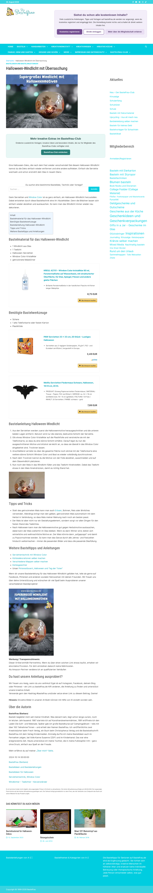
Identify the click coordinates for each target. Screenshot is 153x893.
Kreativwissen (83, 46)
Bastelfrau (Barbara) (18, 762)
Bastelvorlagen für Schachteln (124, 129)
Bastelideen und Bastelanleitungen (22, 64)
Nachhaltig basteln (135, 244)
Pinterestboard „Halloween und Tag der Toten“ (41, 568)
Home (10, 46)
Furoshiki (114, 199)
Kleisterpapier (138, 237)
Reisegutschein (47, 837)
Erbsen (58, 510)
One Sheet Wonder (118, 248)
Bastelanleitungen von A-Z (18, 857)
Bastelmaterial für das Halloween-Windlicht (30, 218)
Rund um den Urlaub (122, 251)
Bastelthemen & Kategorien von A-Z (72, 857)
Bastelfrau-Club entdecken (55, 152)
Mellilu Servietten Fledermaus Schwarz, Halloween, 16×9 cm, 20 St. (69, 384)
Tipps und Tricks (18, 228)
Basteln (21, 46)
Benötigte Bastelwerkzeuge (23, 222)
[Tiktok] (145, 2)
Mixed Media (117, 244)
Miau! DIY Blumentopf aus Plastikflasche (85, 832)
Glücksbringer (117, 233)
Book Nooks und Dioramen (123, 185)
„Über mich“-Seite (44, 751)
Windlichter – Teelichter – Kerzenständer (28, 782)
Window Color (35, 197)
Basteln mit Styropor (123, 174)
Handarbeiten (38, 46)
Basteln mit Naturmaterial (122, 113)
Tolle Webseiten (134, 254)
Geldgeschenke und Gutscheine (122, 205)
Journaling (115, 237)
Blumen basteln (120, 182)
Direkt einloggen (93, 32)
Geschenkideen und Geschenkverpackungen (128, 218)
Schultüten (115, 105)
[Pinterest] (139, 2)
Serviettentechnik (17, 777)
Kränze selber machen (124, 241)
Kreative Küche (105, 46)
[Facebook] (133, 2)
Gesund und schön (48, 52)
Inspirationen (135, 233)
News (66, 52)
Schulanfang (116, 100)
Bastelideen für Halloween (21, 772)
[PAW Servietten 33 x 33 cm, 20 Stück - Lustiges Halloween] (25, 346)
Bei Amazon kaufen (89, 300)
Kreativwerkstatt (60, 46)
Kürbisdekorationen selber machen (28, 558)
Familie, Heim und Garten (20, 52)
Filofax (113, 196)
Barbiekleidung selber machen (124, 121)
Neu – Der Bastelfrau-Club (122, 92)
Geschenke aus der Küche (126, 211)
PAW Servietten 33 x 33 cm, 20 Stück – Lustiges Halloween (67, 338)
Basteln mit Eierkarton (123, 170)
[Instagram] (142, 2)
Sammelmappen (118, 254)
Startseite (10, 61)
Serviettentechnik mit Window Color (29, 555)
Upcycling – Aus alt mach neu (124, 117)
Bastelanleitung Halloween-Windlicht (27, 225)
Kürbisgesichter (19, 565)
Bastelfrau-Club (119, 52)
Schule (113, 109)
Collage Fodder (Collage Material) (124, 191)
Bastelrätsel (115, 134)
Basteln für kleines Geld (121, 125)
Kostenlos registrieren (70, 32)
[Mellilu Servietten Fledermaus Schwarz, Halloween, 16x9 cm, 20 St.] (25, 391)
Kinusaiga (114, 96)
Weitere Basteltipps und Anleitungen (27, 231)
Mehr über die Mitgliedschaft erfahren (125, 32)
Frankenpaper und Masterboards (130, 197)
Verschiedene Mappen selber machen (30, 561)
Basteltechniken (118, 178)
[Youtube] (136, 2)
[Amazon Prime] (94, 360)
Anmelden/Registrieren (120, 158)
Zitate (112, 258)
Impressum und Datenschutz (89, 52)
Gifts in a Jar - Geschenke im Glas (128, 227)
